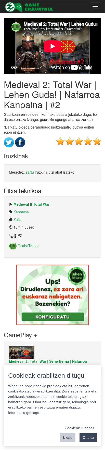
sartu (30, 172)
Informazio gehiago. (24, 413)
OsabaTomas (28, 245)
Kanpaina (21, 211)
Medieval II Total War (31, 204)
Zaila (17, 219)
